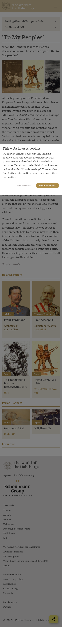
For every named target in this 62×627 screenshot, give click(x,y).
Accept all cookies (48, 185)
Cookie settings (23, 185)
